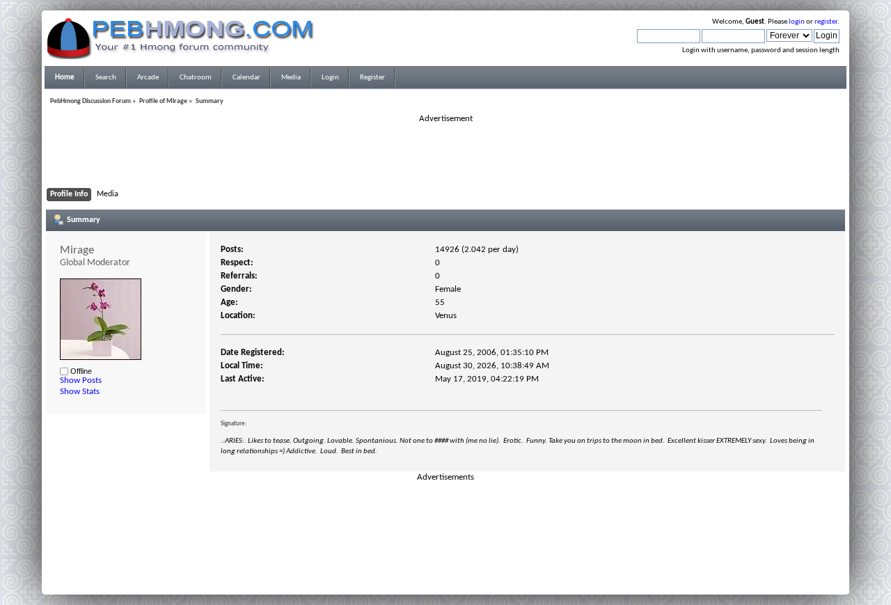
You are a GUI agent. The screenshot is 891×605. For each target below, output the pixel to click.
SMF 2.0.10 (390, 564)
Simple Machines (491, 564)
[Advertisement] (445, 156)
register (825, 22)
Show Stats (80, 391)
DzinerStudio (463, 580)
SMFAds (416, 572)
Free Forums (466, 572)
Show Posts (81, 380)
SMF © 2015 (437, 564)
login (797, 22)
